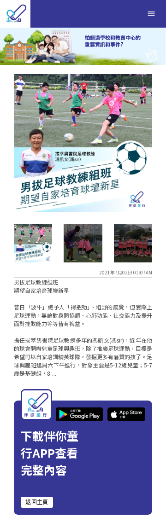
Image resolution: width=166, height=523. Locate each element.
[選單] (151, 14)
